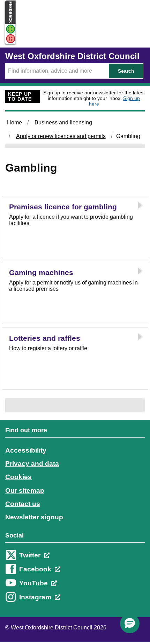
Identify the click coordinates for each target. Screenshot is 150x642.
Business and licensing (63, 122)
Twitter (30, 555)
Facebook (36, 569)
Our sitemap (24, 490)
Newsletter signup (34, 517)
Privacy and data (32, 463)
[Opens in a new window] (8, 39)
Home (14, 122)
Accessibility (25, 450)
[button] (130, 623)
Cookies (18, 477)
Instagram (36, 597)
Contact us (22, 503)
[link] (75, 520)
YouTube (34, 583)
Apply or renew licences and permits (61, 136)
